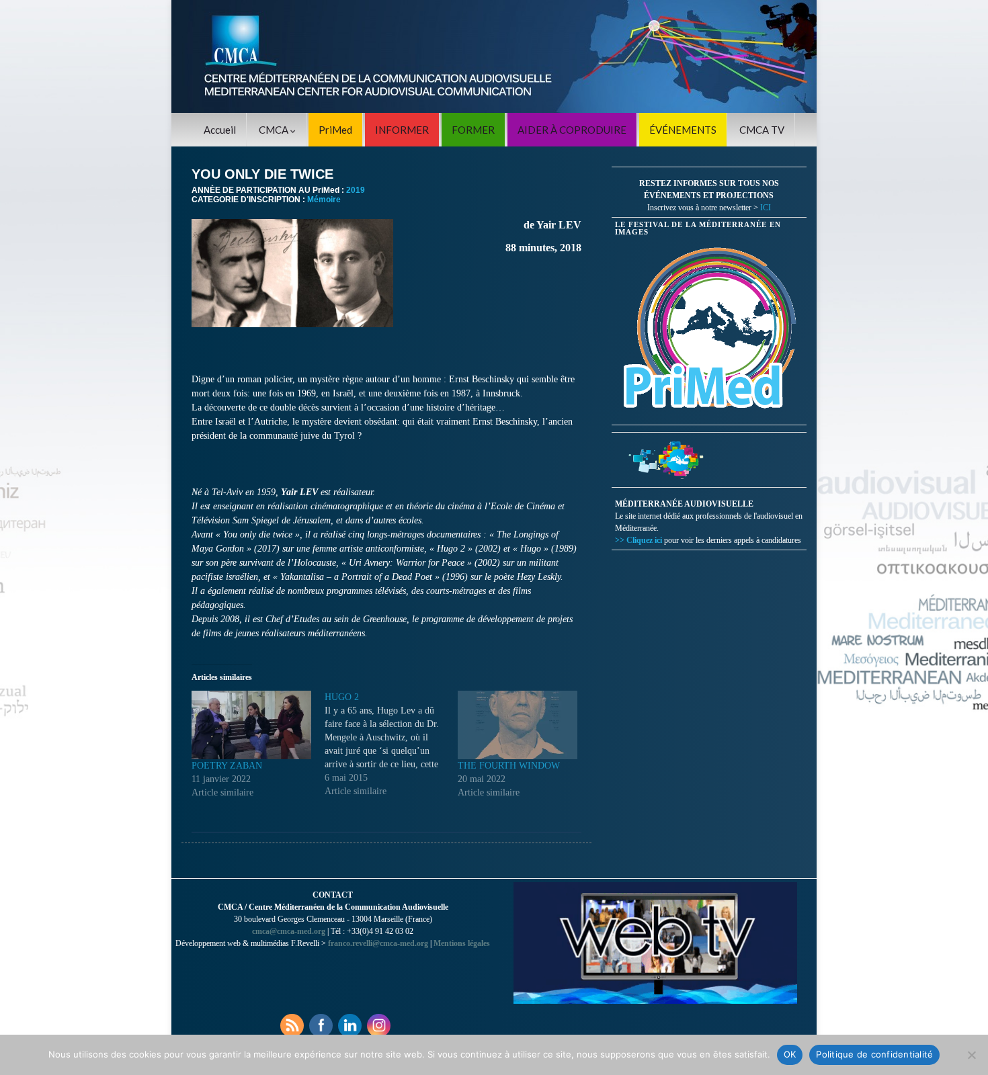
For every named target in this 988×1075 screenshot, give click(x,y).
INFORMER (402, 130)
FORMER (473, 130)
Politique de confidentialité (874, 1054)
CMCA (274, 130)
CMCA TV (761, 130)
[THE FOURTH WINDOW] (517, 725)
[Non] (971, 1055)
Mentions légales (462, 943)
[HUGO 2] (391, 744)
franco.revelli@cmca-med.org (378, 943)
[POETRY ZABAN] (251, 725)
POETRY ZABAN (227, 766)
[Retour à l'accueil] (494, 56)
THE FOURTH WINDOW (509, 766)
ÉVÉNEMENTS (682, 130)
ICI (765, 207)
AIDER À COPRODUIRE (572, 130)
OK (790, 1054)
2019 (355, 190)
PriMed (335, 130)
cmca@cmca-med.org (288, 931)
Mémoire (324, 199)
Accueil (220, 130)
